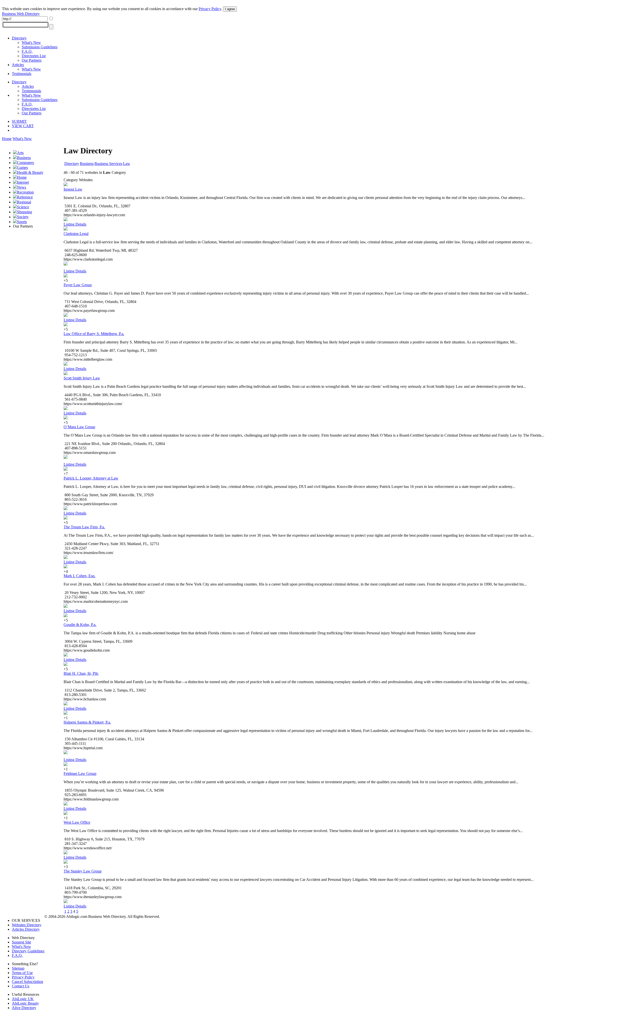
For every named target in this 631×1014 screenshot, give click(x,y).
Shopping (24, 212)
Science (23, 207)
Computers (25, 162)
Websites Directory (26, 925)
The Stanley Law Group (83, 871)
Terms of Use (22, 973)
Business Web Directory (21, 14)
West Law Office (77, 822)
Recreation (25, 192)
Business (24, 158)
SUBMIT (19, 121)
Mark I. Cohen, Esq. (79, 576)
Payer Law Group (78, 285)
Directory (19, 38)
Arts (20, 153)
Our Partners (31, 60)
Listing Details (75, 224)
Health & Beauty (30, 172)
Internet (23, 182)
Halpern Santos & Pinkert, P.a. (87, 722)
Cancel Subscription (27, 981)
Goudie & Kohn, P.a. (80, 625)
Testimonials (21, 73)
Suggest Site (21, 942)
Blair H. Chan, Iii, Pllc (81, 673)
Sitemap (18, 968)
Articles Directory (26, 929)
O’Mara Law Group (79, 427)
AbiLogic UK (23, 999)
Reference (25, 197)
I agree (230, 9)
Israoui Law (73, 189)
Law (126, 163)
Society (23, 217)
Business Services (108, 163)
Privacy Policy (210, 9)
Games (22, 167)
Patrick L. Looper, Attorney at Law (91, 478)
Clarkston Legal (76, 233)
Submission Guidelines (39, 47)
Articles (18, 65)
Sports (22, 222)
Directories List (34, 56)
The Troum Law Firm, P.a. (84, 527)
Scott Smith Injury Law (82, 378)
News (21, 187)
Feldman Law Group (80, 773)
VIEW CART (23, 126)
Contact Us (20, 986)
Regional (24, 202)
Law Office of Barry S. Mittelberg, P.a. (94, 334)
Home (7, 139)
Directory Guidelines (28, 951)
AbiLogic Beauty (25, 1003)
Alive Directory (24, 1008)
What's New (31, 42)
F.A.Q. (27, 51)
